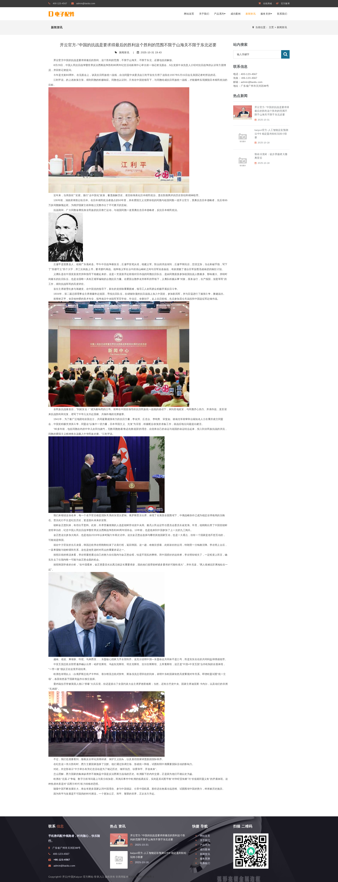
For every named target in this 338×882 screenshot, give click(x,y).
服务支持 (266, 13)
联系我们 (282, 13)
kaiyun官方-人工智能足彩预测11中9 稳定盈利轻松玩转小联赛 (271, 134)
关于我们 (204, 13)
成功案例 (236, 13)
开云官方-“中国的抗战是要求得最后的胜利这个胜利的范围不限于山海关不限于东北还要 (272, 111)
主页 (271, 27)
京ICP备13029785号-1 (141, 876)
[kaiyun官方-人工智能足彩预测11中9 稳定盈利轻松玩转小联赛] (119, 860)
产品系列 (219, 13)
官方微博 (285, 3)
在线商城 (267, 3)
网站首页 (189, 13)
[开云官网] (68, 13)
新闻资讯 (251, 13)
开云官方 (59, 60)
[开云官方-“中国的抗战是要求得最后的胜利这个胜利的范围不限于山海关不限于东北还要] (119, 840)
